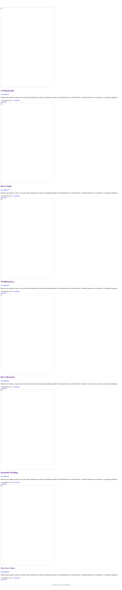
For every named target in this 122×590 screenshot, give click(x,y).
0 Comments (16, 100)
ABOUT (117, 3)
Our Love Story (8, 568)
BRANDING (112, 3)
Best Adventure (8, 377)
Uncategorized (5, 94)
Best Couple (6, 186)
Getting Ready (7, 90)
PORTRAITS (115, 3)
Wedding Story (7, 281)
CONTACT (120, 3)
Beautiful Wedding (9, 472)
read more (3, 102)
